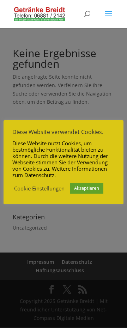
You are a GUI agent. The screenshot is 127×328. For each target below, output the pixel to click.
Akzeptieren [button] (86, 188)
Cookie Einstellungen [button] (39, 188)
